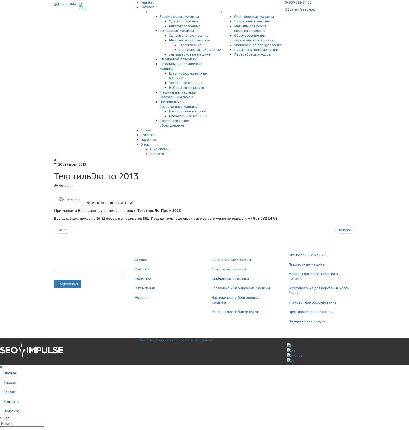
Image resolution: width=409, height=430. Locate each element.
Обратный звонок (300, 9)
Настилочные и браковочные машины (236, 300)
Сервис (147, 130)
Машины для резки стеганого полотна (313, 276)
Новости (157, 154)
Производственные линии (256, 50)
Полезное (149, 140)
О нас (145, 144)
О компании (160, 149)
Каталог (147, 7)
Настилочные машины (187, 111)
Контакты (148, 135)
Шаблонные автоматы (178, 59)
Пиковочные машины (252, 21)
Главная (147, 2)
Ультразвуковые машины (190, 54)
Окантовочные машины (254, 16)
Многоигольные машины (190, 40)
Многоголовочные (184, 26)
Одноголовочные (183, 21)
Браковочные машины (188, 116)
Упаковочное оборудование (258, 45)
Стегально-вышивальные (199, 50)
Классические (189, 45)
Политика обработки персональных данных (176, 340)
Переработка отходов (252, 54)
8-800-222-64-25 (298, 2)
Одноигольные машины (189, 35)
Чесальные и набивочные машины (241, 288)
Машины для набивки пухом (235, 312)
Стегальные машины (177, 31)
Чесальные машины (185, 83)
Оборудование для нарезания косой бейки (319, 290)
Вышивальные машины (179, 16)
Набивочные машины (187, 87)
